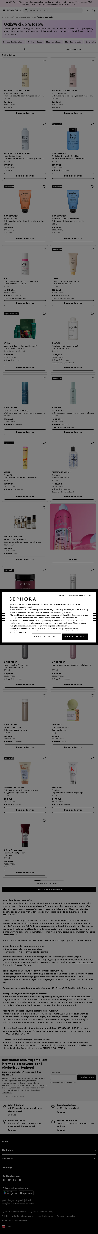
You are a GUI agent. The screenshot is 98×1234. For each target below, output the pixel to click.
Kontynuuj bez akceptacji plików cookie (75, 595)
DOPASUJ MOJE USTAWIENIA (46, 637)
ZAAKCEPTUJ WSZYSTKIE (75, 637)
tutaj (30, 607)
